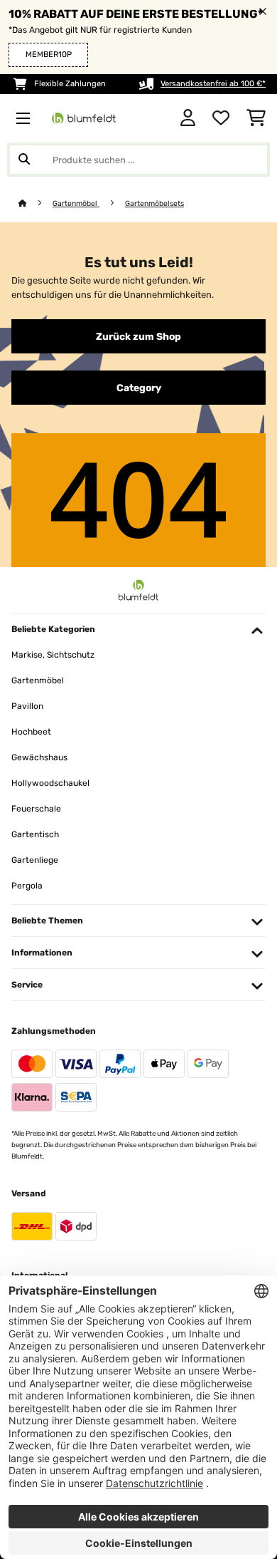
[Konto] (187, 118)
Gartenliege (34, 860)
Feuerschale (36, 809)
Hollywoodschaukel (50, 783)
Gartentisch (35, 834)
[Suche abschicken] (24, 159)
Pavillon (27, 706)
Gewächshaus (39, 757)
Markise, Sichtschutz (52, 655)
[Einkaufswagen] (256, 118)
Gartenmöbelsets (154, 203)
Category (138, 387)
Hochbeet (31, 732)
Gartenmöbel (76, 203)
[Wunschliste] (220, 118)
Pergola (27, 886)
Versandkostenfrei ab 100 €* (213, 83)
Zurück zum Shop (138, 336)
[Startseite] (35, 203)
